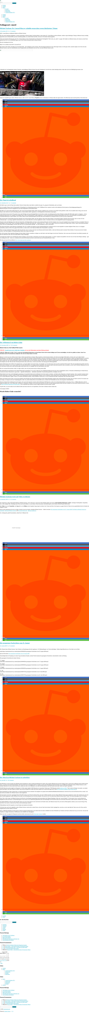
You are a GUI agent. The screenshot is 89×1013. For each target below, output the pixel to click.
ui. (9, 31)
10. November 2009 (4, 345)
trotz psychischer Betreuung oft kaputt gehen (10, 384)
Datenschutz (7, 11)
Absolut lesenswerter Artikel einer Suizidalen (15, 350)
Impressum (7, 10)
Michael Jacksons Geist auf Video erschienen (15, 496)
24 (0, 960)
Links (4, 917)
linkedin (4, 929)
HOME (4, 5)
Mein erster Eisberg (7, 937)
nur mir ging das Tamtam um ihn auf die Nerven (67, 789)
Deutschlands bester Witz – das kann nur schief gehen (16, 947)
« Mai (1, 963)
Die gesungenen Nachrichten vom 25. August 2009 (61, 509)
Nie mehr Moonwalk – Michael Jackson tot (27, 510)
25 (2, 960)
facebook (4, 924)
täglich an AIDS (63, 788)
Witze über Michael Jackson (10, 510)
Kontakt (7, 8)
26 (3, 960)
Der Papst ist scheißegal (8, 200)
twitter (4, 928)
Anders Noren (7, 1011)
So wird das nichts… (7, 936)
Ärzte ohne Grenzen (38, 814)
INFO (4, 7)
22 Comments (13, 499)
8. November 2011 (4, 31)
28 (5, 960)
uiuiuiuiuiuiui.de (6, 1009)
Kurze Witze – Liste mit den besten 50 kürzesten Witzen (16, 946)
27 (4, 960)
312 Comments (14, 345)
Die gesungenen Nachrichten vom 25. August (15, 643)
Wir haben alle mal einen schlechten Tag (11, 938)
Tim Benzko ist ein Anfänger (8, 935)
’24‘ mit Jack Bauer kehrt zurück (12, 948)
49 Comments (11, 780)
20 (4, 959)
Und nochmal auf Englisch (8, 940)
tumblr (4, 930)
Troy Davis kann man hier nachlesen (23, 240)
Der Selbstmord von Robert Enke (11, 342)
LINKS (4, 6)
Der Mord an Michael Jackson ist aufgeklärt (15, 777)
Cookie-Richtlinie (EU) (10, 12)
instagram (5, 925)
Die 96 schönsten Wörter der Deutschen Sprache (17, 945)
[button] (5, 100)
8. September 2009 (4, 499)
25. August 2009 (3, 645)
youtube (4, 926)
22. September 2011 (4, 202)
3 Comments (13, 31)
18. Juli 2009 (2, 780)
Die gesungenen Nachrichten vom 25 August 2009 (19, 653)
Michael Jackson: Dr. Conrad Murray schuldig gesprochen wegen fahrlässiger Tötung (28, 28)
